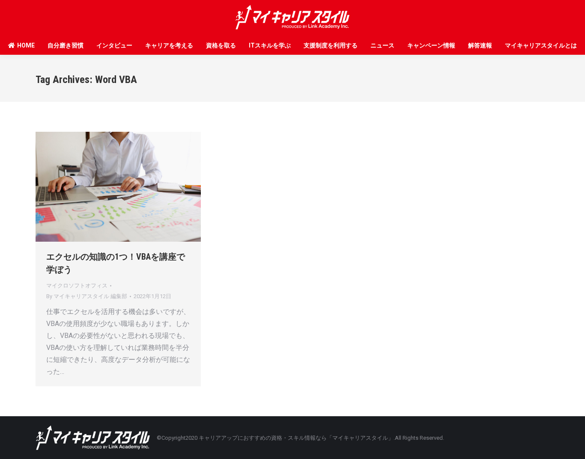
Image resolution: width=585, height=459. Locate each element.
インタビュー (114, 45)
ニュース (382, 45)
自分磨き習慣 (66, 45)
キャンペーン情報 (431, 45)
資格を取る (221, 45)
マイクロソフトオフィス (76, 285)
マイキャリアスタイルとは (541, 45)
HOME (26, 45)
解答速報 (480, 45)
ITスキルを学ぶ (270, 45)
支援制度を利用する (331, 45)
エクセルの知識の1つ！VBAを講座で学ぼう (115, 263)
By (86, 296)
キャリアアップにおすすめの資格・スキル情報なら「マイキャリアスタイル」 (296, 438)
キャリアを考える (169, 45)
